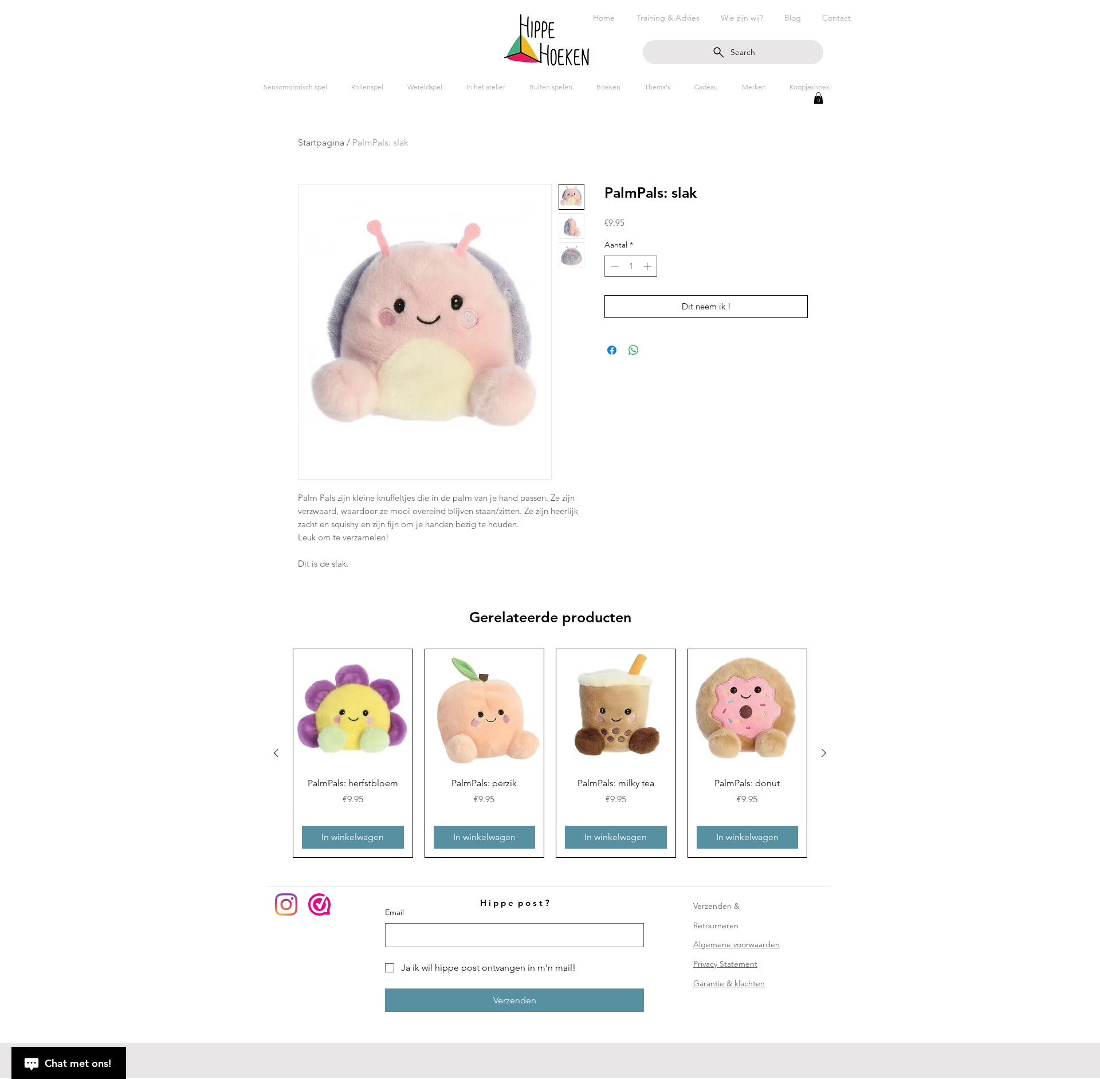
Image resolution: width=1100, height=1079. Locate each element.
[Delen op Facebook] (612, 350)
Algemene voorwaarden (736, 944)
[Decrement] (613, 266)
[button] (818, 98)
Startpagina (321, 142)
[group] (550, 753)
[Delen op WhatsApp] (634, 350)
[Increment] (648, 266)
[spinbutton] (630, 266)
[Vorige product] (276, 753)
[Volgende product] (824, 753)
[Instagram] (286, 904)
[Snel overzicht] (352, 708)
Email (394, 912)
